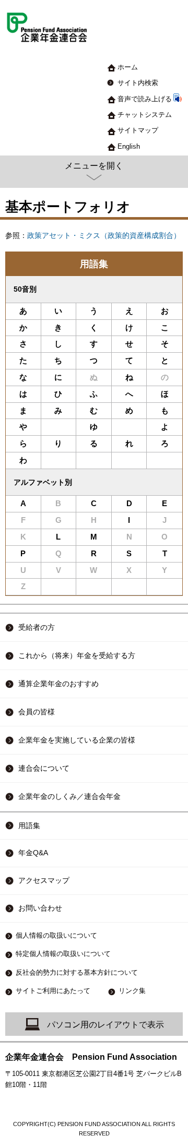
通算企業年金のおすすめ (58, 683)
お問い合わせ (40, 908)
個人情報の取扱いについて (56, 935)
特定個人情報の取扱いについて (63, 954)
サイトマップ (138, 130)
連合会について (43, 768)
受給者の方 (36, 627)
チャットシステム (145, 114)
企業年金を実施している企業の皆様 (76, 740)
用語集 (94, 264)
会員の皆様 (36, 712)
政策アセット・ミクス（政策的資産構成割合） (104, 236)
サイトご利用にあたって (53, 991)
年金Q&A (33, 853)
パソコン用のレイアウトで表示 (105, 1024)
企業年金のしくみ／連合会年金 (69, 796)
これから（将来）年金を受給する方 (76, 655)
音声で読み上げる (145, 99)
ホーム (128, 67)
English (129, 146)
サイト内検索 (138, 83)
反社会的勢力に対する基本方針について (77, 972)
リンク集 (132, 991)
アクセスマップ (43, 880)
